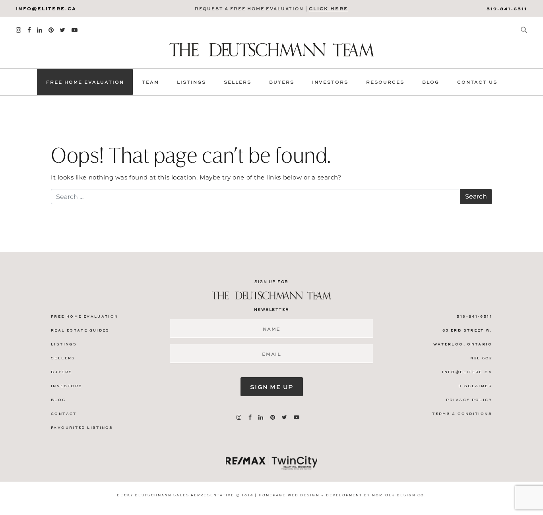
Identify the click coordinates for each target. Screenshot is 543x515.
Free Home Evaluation (85, 82)
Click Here (328, 8)
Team (150, 82)
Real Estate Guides (80, 330)
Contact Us (477, 82)
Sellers (237, 82)
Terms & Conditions (462, 413)
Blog (430, 82)
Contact (64, 413)
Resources (385, 82)
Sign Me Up (271, 386)
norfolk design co (398, 495)
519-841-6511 (507, 8)
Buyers (281, 82)
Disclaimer (475, 385)
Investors (330, 82)
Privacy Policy (469, 399)
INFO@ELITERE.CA (46, 8)
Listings (191, 82)
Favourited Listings (82, 427)
